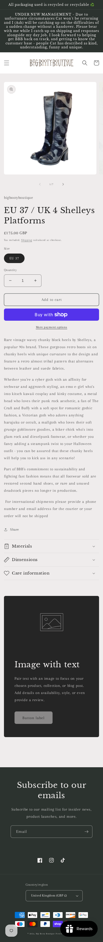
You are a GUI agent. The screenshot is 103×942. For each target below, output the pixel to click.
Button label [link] (33, 718)
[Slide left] (40, 184)
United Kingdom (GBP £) (49, 895)
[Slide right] (63, 184)
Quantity (10, 270)
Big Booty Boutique (45, 933)
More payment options (51, 327)
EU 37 (14, 258)
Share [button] (14, 529)
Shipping (26, 239)
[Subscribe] (86, 831)
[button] (6, 63)
